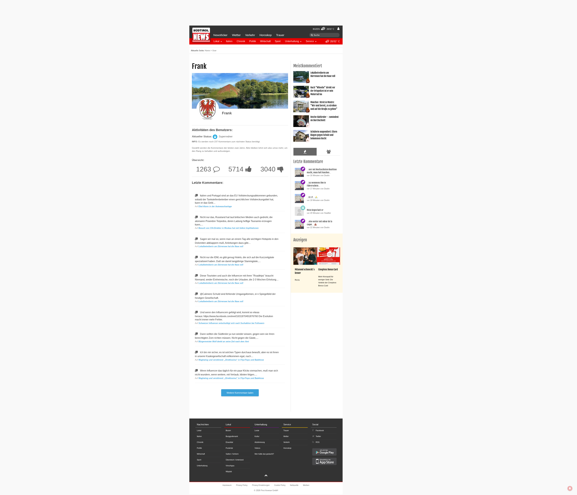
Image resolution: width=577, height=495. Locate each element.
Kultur (257, 436)
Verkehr (250, 35)
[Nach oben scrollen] (265, 476)
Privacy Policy (241, 485)
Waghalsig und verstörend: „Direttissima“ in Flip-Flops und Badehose (231, 360)
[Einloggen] (338, 28)
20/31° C (334, 41)
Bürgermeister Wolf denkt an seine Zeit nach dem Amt (223, 341)
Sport (278, 41)
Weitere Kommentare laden (240, 392)
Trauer (280, 35)
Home (207, 50)
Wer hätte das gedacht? (264, 454)
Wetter (236, 35)
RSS (317, 442)
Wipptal (229, 472)
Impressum (227, 485)
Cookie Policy (279, 485)
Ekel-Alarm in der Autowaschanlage (215, 206)
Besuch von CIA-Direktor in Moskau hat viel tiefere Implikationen (228, 228)
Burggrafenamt (232, 436)
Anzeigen (300, 239)
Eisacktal (229, 442)
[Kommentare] (305, 152)
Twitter (318, 436)
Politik (252, 41)
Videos (257, 448)
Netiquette (294, 485)
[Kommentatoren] (329, 152)
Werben (306, 485)
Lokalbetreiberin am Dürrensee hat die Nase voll (220, 246)
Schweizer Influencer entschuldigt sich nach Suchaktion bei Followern (231, 323)
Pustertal (229, 448)
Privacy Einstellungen (261, 485)
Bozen (228, 430)
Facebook (320, 430)
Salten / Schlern (232, 454)
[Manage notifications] (570, 488)
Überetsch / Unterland (235, 460)
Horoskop (265, 35)
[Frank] (207, 109)
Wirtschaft (265, 41)
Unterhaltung (292, 41)
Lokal (216, 41)
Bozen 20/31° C (323, 29)
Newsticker (220, 35)
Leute (257, 430)
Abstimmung (260, 442)
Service (310, 41)
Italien (229, 41)
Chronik (241, 41)
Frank (227, 113)
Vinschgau (230, 466)
